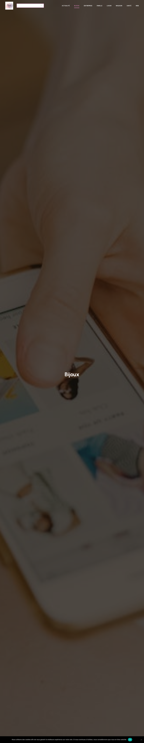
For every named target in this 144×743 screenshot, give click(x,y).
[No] (141, 739)
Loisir (109, 6)
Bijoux (76, 6)
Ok (130, 739)
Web (137, 6)
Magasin (119, 6)
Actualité (66, 6)
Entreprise (88, 6)
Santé (129, 6)
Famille (99, 6)
